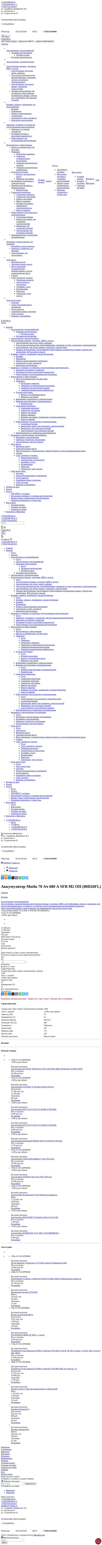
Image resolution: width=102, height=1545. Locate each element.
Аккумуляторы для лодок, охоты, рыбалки (34, 343)
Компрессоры (26, 404)
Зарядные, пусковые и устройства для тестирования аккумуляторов (40, 368)
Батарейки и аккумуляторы (27, 437)
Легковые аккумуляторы (27, 332)
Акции (9, 489)
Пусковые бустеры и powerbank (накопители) (35, 372)
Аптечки (19, 473)
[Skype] (23, 877)
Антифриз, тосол (28, 462)
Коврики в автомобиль (25, 485)
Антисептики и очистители (32, 460)
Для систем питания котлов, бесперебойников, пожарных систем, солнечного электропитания (56, 345)
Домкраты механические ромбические (37, 390)
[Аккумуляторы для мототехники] (22, 59)
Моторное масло (23, 446)
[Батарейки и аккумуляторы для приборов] (22, 239)
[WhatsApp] (19, 877)
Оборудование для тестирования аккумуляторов (36, 374)
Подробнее (15, 1076)
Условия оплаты (18, 505)
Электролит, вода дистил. (32, 469)
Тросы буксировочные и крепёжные (31, 476)
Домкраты (21, 381)
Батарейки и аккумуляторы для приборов (29, 435)
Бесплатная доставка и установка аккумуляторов (31, 496)
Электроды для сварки (30, 410)
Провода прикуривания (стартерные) (32, 361)
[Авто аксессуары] (22, 298)
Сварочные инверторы (26, 406)
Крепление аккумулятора (26, 365)
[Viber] (16, 877)
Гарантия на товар (18, 509)
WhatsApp (13, 871)
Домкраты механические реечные (35, 388)
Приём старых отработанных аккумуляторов (30, 498)
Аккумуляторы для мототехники (25, 338)
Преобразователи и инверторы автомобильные (36, 433)
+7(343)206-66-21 (8, 2)
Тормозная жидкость (29, 458)
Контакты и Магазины (15, 512)
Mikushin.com (39, 1535)
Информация (6, 1458)
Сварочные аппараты (30, 408)
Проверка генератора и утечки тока (26, 500)
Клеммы (19, 356)
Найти (4, 1543)
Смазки (19, 453)
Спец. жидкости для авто (27, 455)
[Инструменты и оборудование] (22, 143)
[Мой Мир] (9, 877)
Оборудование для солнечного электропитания (36, 422)
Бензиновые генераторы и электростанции (34, 399)
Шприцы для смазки (29, 397)
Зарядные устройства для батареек (30, 440)
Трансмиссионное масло (26, 449)
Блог (3, 1472)
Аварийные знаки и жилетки (28, 480)
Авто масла (16, 444)
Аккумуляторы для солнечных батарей (37, 431)
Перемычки (21, 359)
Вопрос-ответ (7, 1474)
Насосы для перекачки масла (33, 395)
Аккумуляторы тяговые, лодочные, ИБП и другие (32, 341)
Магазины (5, 1454)
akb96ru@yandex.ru (11, 863)
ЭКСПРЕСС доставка (20, 494)
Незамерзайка (27, 464)
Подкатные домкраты (30, 383)
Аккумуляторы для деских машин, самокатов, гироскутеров (41, 347)
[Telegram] (26, 877)
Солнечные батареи (29, 424)
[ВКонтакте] (2, 877)
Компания (5, 1447)
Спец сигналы (22, 482)
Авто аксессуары (18, 471)
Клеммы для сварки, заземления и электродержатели (43, 417)
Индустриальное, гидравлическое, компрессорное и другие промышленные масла (51, 451)
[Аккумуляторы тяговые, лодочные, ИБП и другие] (22, 64)
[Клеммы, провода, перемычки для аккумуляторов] (22, 102)
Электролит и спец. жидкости (28, 363)
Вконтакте (13, 868)
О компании (6, 1449)
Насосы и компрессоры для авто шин (32, 379)
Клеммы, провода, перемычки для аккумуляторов (32, 354)
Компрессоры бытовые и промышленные (34, 401)
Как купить (11, 503)
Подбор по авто (27, 334)
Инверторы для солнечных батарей (36, 428)
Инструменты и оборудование (24, 377)
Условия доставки (18, 507)
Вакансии (5, 1452)
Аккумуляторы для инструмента (29, 442)
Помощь (4, 1461)
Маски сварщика (28, 415)
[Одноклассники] (5, 877)
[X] (12, 877)
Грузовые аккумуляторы (26, 336)
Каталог (9, 327)
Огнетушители (22, 478)
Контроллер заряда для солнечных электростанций (42, 426)
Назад (13, 553)
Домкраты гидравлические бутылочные (38, 386)
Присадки (25, 467)
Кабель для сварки (29, 413)
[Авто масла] (22, 257)
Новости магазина (11, 1481)
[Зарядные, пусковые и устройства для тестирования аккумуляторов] (22, 122)
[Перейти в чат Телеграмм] (29, 31)
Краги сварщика (28, 419)
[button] (98, 1541)
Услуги (9, 491)
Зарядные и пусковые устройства (30, 370)
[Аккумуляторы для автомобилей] (22, 48)
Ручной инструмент (25, 392)
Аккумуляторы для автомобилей (25, 329)
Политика (5, 1456)
